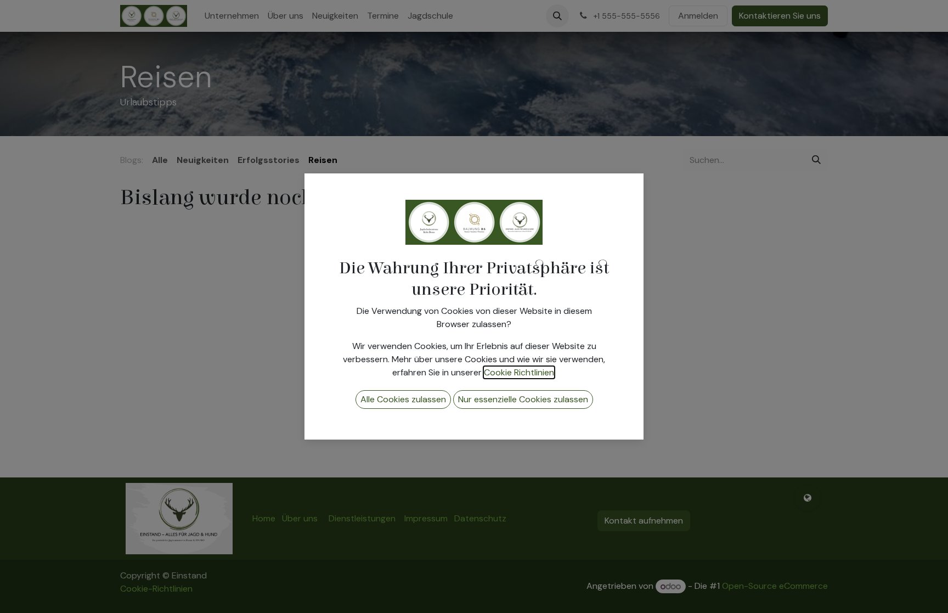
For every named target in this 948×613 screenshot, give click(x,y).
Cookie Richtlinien (519, 372)
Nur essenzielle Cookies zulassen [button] (523, 399)
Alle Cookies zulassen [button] (403, 399)
